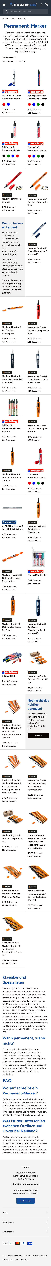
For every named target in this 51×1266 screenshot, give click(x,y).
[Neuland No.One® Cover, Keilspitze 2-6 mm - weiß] (12, 358)
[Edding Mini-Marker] (38, 557)
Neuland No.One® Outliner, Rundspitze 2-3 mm (38, 428)
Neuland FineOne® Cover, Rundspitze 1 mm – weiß (37, 251)
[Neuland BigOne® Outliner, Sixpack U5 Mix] (12, 817)
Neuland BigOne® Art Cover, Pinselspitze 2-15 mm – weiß (37, 629)
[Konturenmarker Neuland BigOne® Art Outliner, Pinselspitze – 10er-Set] (12, 924)
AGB (16, 1260)
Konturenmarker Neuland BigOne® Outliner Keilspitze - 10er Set (37, 895)
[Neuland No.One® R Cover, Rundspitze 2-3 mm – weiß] (38, 358)
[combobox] (25, 11)
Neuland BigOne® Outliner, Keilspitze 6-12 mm (11, 626)
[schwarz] (42, 104)
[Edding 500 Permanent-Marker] (38, 129)
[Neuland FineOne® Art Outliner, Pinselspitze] (12, 309)
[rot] (3, 104)
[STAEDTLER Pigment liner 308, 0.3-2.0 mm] (12, 507)
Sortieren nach (9, 57)
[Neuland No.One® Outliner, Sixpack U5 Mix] (38, 658)
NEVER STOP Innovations (38, 1255)
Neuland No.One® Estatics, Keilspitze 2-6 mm (38, 330)
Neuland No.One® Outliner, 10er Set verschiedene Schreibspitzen (37, 785)
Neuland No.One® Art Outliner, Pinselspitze (37, 529)
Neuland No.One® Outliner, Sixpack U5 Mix (38, 679)
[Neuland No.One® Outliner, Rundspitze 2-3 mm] (38, 407)
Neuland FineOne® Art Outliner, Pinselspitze (11, 330)
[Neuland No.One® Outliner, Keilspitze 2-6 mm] (12, 456)
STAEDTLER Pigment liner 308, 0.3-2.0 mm (12, 527)
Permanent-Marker (19, 18)
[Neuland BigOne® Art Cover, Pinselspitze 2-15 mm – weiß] (38, 605)
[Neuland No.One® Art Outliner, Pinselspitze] (38, 508)
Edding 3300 (8, 676)
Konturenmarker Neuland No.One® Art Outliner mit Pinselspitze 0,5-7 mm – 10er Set (37, 841)
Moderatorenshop (14, 1255)
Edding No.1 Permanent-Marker (11, 149)
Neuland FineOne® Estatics (11, 200)
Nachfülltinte (32, 1071)
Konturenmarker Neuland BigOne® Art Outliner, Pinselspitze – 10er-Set (12, 948)
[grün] (38, 104)
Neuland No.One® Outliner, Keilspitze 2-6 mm (11, 477)
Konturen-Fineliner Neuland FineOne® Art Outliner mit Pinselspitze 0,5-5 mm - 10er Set (11, 786)
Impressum (24, 1260)
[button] (47, 4)
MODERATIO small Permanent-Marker (11, 97)
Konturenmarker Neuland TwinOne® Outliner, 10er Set (12, 893)
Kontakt (38, 735)
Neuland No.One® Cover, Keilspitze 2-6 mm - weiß (12, 379)
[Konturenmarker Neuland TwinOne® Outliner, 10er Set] (12, 872)
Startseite (6, 18)
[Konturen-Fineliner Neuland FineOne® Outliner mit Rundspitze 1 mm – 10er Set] (12, 707)
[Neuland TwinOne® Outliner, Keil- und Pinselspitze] (12, 556)
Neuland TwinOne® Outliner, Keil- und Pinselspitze (12, 578)
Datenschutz (7, 1260)
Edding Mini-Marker (37, 575)
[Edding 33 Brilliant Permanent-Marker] (38, 77)
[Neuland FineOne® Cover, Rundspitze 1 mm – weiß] (38, 229)
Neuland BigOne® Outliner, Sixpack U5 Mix (12, 838)
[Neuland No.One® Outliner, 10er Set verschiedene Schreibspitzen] (38, 762)
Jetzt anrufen (25, 1201)
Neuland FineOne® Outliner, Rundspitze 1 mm (38, 202)
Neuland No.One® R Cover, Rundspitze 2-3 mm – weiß (38, 379)
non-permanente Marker (22, 1061)
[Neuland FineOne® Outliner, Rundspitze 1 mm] (38, 180)
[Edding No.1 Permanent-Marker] (12, 129)
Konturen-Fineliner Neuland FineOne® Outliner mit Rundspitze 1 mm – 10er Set (11, 731)
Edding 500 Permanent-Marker (37, 149)
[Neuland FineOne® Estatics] (12, 180)
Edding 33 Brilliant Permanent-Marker (37, 97)
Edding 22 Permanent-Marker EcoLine (11, 428)
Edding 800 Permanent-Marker (37, 476)
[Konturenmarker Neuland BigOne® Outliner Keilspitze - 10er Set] (38, 872)
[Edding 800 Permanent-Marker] (38, 456)
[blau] (8, 104)
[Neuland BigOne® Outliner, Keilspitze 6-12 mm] (12, 605)
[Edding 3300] (12, 658)
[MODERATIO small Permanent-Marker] (12, 77)
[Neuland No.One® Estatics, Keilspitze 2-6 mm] (38, 309)
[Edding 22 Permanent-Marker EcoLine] (12, 407)
